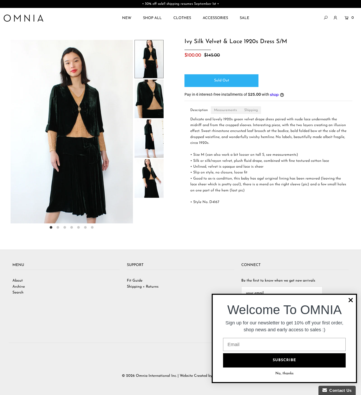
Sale (244, 18)
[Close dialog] (350, 300)
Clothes (182, 18)
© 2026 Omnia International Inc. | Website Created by (167, 376)
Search (18, 293)
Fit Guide (134, 281)
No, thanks (284, 373)
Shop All (152, 18)
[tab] (199, 110)
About (17, 281)
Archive (18, 287)
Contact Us (339, 390)
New (126, 18)
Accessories (215, 18)
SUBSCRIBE (284, 360)
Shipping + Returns (143, 287)
